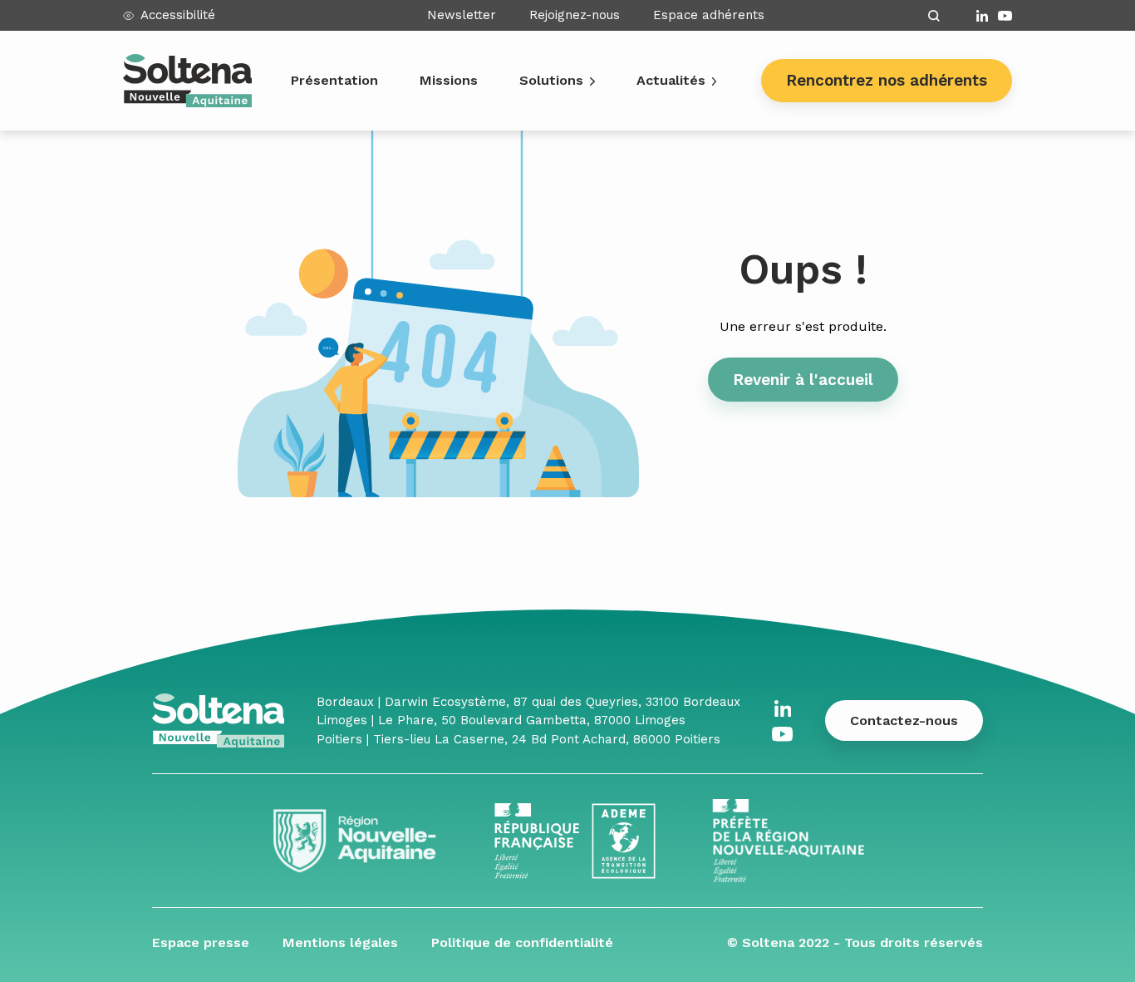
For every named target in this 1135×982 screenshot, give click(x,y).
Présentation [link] (334, 80)
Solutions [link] (551, 80)
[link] (982, 16)
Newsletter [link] (461, 14)
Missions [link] (449, 80)
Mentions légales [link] (340, 942)
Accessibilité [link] (177, 14)
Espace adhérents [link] (708, 14)
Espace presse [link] (200, 942)
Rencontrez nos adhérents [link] (886, 80)
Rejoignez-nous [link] (574, 14)
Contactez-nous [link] (904, 720)
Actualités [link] (670, 80)
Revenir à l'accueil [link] (803, 379)
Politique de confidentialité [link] (522, 942)
